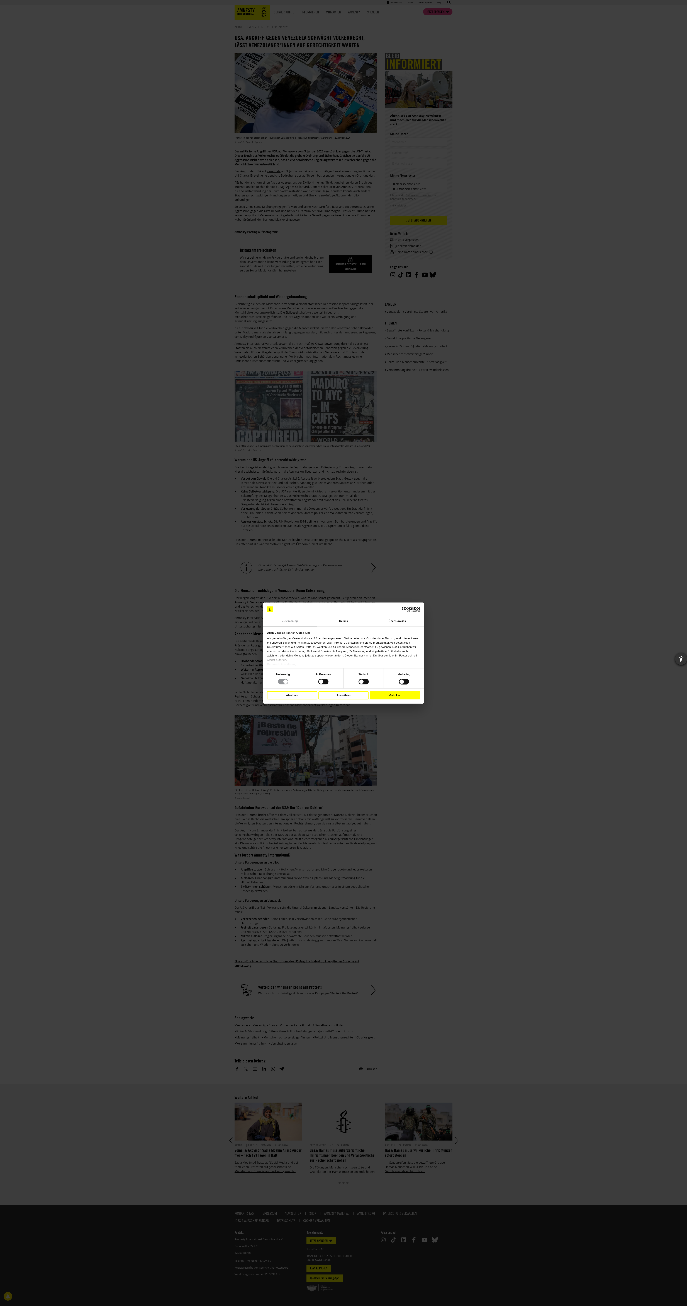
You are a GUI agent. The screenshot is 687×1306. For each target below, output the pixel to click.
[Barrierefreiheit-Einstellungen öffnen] (681, 659)
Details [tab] (343, 621)
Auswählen (343, 695)
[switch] (323, 681)
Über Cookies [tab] (397, 621)
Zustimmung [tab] (290, 621)
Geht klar (395, 695)
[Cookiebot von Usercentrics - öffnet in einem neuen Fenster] (404, 609)
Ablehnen (292, 695)
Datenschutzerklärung (282, 664)
